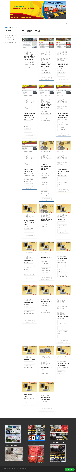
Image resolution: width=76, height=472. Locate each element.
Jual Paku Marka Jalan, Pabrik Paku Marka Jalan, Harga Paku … (46, 64)
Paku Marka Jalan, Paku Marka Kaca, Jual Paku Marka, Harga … (63, 64)
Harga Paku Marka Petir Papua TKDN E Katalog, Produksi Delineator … (29, 57)
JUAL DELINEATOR (9, 35)
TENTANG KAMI (8, 33)
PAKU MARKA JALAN (28, 260)
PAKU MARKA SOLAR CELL (46, 257)
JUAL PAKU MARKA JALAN (10, 42)
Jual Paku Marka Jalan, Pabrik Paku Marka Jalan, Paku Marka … (46, 105)
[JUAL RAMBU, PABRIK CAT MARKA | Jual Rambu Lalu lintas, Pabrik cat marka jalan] (38, 10)
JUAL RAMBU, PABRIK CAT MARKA (11, 468)
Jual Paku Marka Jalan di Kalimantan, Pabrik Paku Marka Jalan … (62, 115)
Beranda (6, 27)
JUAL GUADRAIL (8, 37)
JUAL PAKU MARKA (61, 220)
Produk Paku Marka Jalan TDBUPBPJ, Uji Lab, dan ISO (63, 171)
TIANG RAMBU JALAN (9, 39)
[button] (70, 469)
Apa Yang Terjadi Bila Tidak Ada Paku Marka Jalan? (29, 222)
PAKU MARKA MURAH (28, 302)
